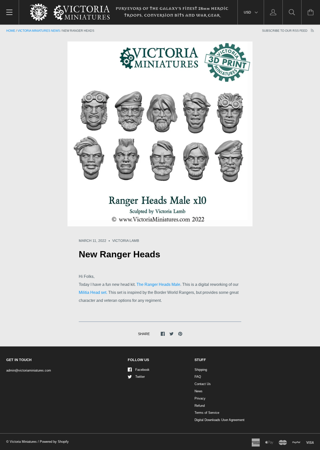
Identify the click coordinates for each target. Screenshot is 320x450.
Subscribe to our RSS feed (285, 30)
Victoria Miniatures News (39, 30)
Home (10, 30)
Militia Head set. (93, 292)
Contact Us (202, 384)
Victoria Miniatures (23, 442)
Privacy (200, 398)
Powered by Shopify (54, 442)
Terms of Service (206, 413)
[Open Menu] (9, 12)
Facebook (142, 370)
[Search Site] (292, 12)
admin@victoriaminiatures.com (28, 370)
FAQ (197, 377)
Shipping (200, 370)
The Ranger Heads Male (158, 284)
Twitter (140, 377)
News (198, 391)
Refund (199, 406)
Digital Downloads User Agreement (219, 420)
